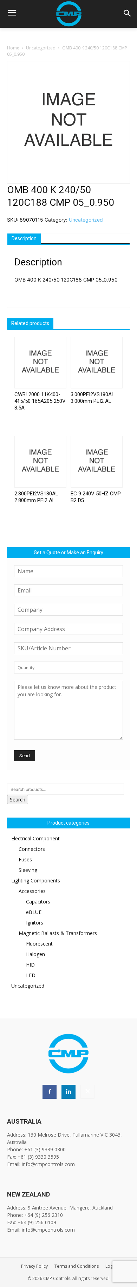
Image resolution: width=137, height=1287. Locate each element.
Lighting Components (35, 880)
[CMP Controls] (68, 14)
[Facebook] (50, 1092)
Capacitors (38, 901)
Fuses (25, 859)
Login (110, 1266)
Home (13, 48)
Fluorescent (39, 943)
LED (30, 975)
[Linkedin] (68, 1092)
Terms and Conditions (76, 1266)
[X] (87, 1092)
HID (30, 964)
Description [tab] (24, 238)
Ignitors (34, 922)
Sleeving (28, 870)
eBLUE (33, 912)
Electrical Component (35, 838)
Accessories (32, 891)
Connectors (32, 849)
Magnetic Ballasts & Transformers (58, 933)
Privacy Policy (34, 1266)
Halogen (35, 954)
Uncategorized (41, 48)
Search (17, 799)
